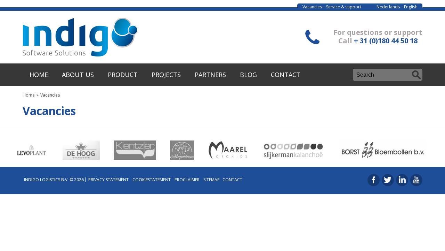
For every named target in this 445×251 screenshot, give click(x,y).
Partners (210, 74)
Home (39, 74)
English (411, 7)
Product (123, 74)
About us (78, 74)
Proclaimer (187, 180)
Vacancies (312, 7)
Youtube (416, 180)
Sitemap (211, 180)
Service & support (343, 7)
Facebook (373, 180)
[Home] (80, 54)
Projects (166, 74)
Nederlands (388, 7)
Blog (248, 74)
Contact (285, 74)
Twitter (388, 180)
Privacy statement (108, 180)
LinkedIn (402, 180)
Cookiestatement (151, 180)
